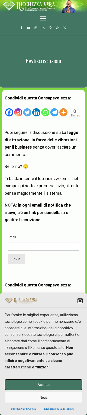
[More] (63, 109)
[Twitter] (27, 109)
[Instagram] (18, 109)
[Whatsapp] (45, 109)
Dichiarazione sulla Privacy (59, 408)
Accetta (44, 385)
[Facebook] (9, 109)
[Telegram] (54, 109)
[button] (80, 300)
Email (12, 237)
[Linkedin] (36, 109)
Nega (44, 397)
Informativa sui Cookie (23, 408)
